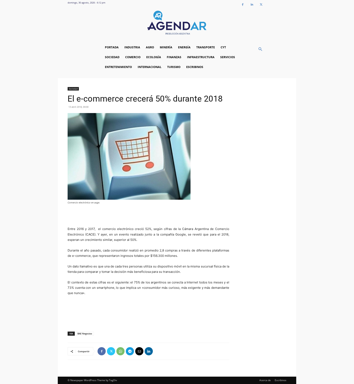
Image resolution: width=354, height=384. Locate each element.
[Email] (139, 351)
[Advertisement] (148, 216)
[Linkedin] (251, 4)
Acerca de (265, 380)
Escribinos (280, 380)
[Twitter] (261, 4)
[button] (260, 49)
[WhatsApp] (120, 351)
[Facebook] (242, 4)
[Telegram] (130, 351)
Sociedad (73, 88)
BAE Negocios (84, 333)
